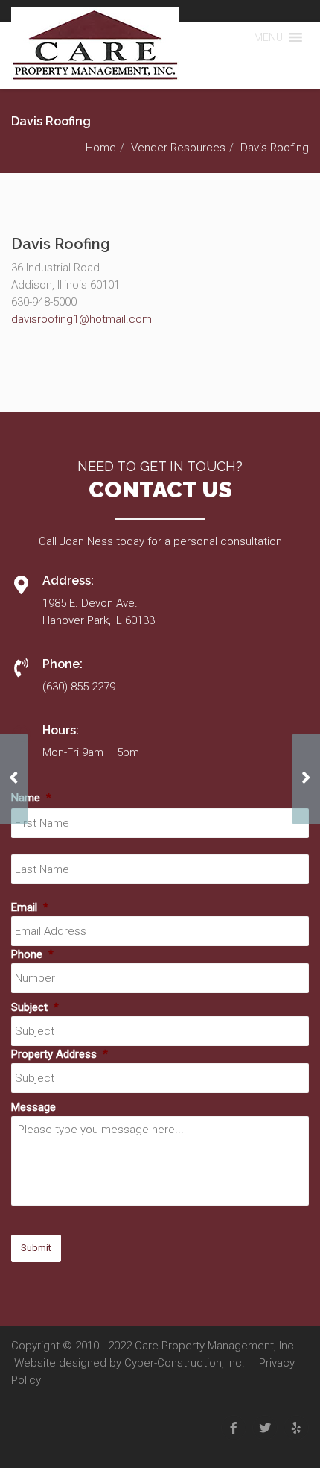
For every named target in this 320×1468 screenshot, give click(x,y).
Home (101, 147)
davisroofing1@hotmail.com (81, 319)
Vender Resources (178, 147)
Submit (36, 1247)
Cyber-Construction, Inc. (184, 1363)
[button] (268, 37)
